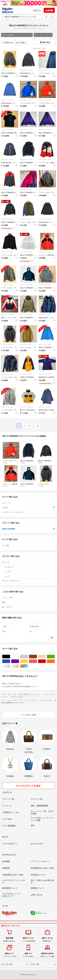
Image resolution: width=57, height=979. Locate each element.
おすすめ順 (20, 42)
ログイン (37, 10)
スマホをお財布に (28, 954)
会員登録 (49, 10)
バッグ (6, 576)
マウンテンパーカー (42, 35)
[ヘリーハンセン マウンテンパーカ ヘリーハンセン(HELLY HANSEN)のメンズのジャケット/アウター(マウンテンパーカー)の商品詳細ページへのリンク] (9, 274)
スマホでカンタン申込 (9, 954)
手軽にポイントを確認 (47, 954)
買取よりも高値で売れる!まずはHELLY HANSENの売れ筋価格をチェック (20, 684)
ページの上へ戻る (28, 714)
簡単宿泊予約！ (47, 939)
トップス (7, 571)
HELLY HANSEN (8, 529)
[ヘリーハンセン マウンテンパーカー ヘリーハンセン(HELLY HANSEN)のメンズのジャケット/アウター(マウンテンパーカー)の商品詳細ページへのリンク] (9, 396)
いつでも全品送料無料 (28, 939)
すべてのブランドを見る (28, 785)
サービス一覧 (6, 964)
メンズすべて (9, 567)
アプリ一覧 (34, 964)
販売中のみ (8, 42)
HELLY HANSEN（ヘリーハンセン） (16, 35)
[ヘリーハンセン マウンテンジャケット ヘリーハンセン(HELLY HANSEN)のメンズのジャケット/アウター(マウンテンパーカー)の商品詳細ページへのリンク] (9, 363)
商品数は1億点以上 (9, 939)
